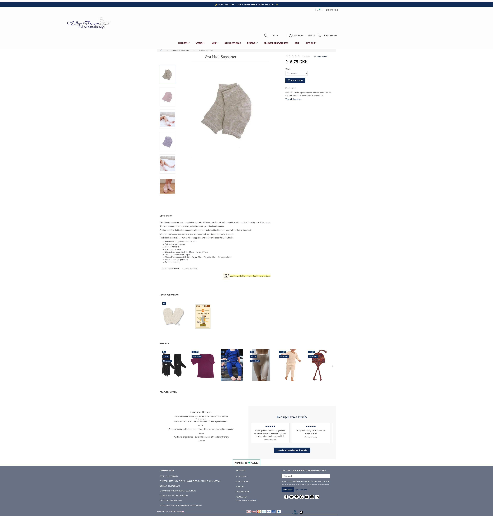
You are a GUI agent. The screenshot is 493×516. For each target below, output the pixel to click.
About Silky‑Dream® (169, 476)
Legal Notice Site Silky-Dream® (174, 496)
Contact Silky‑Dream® (170, 486)
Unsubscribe (301, 489)
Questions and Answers (171, 500)
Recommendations (169, 294)
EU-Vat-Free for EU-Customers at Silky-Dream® (181, 505)
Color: (287, 69)
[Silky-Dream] (88, 23)
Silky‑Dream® (175, 511)
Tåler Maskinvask (170, 268)
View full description (293, 99)
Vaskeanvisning (190, 268)
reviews (306, 56)
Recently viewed (168, 392)
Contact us (332, 10)
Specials (164, 343)
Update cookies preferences (246, 500)
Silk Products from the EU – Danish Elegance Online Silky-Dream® (190, 481)
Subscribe (288, 489)
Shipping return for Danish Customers (178, 491)
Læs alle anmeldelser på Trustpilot (292, 450)
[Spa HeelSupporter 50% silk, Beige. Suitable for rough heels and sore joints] (229, 109)
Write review (321, 56)
